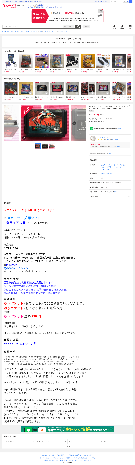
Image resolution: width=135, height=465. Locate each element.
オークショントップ (7, 31)
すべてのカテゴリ (69, 26)
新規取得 (41, 5)
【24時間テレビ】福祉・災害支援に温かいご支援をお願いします (23, 1)
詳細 (119, 128)
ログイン (30, 7)
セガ (40, 31)
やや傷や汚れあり (106, 173)
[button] (110, 196)
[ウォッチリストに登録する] (15, 65)
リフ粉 (126, 1)
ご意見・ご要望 (73, 460)
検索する (78, 27)
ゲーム (27, 31)
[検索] (130, 1)
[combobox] (33, 26)
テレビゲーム (34, 31)
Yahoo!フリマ (61, 455)
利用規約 (68, 458)
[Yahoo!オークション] (14, 5)
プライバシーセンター (58, 458)
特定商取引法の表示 (49, 460)
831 (108, 140)
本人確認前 (115, 140)
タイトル (54, 31)
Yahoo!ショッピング (75, 455)
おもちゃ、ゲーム (19, 31)
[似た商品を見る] (24, 138)
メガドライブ (47, 31)
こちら (109, 153)
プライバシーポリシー (45, 458)
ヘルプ (107, 1)
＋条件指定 (86, 26)
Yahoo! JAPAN (99, 1)
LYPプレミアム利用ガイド (80, 458)
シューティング (62, 31)
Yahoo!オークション (48, 455)
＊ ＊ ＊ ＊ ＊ (100, 137)
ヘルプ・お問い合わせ (85, 460)
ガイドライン (92, 458)
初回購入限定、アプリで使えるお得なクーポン (49, 7)
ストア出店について (61, 460)
